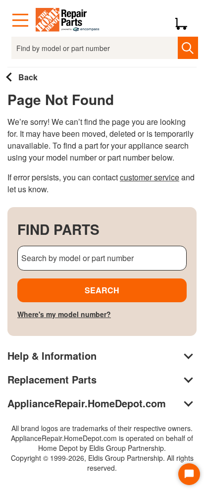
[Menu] (20, 20)
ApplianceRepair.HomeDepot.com (86, 403)
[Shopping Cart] (185, 20)
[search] (188, 48)
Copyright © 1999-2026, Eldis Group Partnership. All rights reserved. (102, 463)
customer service (149, 177)
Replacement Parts (52, 379)
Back (27, 77)
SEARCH (102, 290)
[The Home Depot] (68, 20)
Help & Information (52, 355)
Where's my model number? (64, 314)
